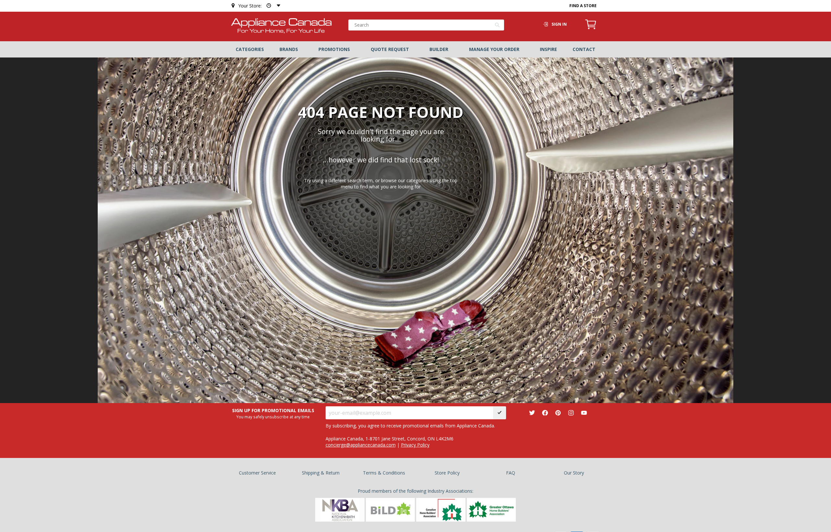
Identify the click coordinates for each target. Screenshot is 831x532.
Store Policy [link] (447, 473)
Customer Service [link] (257, 473)
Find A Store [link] (583, 5)
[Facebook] (545, 412)
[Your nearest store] (272, 6)
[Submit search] (497, 25)
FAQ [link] (510, 473)
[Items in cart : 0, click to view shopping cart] (590, 28)
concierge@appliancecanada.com (361, 445)
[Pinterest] (558, 412)
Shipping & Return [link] (321, 473)
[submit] (499, 412)
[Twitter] (532, 412)
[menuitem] (249, 49)
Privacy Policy (415, 445)
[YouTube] (583, 412)
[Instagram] (570, 412)
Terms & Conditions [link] (384, 473)
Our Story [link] (574, 473)
